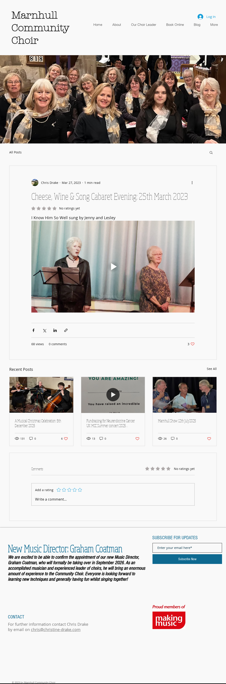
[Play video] (113, 267)
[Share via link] (66, 330)
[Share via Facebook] (33, 330)
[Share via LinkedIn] (55, 330)
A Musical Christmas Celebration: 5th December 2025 (38, 423)
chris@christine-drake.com (56, 629)
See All (212, 369)
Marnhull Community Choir (40, 27)
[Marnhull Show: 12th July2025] (185, 395)
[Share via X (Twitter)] (44, 330)
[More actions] (192, 182)
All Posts (15, 152)
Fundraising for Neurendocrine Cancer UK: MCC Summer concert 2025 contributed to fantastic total (111, 423)
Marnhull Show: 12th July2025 (177, 420)
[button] (113, 99)
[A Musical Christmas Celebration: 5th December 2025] (41, 395)
